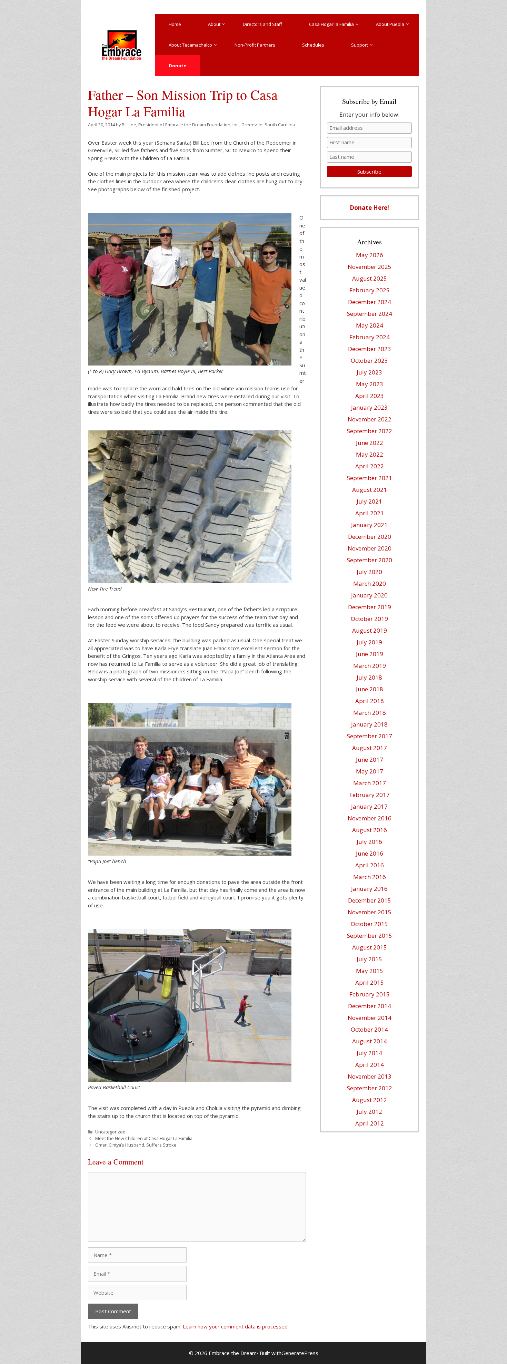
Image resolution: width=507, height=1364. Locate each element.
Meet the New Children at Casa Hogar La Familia (143, 1138)
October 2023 (369, 360)
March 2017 (369, 783)
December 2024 (369, 302)
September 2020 (369, 560)
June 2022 (369, 443)
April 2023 (369, 396)
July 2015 (369, 959)
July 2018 (369, 677)
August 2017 (369, 748)
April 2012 (369, 1123)
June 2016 (369, 853)
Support (359, 45)
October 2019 (369, 619)
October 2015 (369, 924)
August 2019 (369, 630)
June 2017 (369, 759)
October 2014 (369, 1029)
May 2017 (369, 771)
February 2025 (369, 290)
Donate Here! (369, 208)
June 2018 (369, 689)
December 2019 (369, 607)
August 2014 (369, 1041)
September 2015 (369, 935)
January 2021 (369, 525)
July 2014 (369, 1053)
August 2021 (369, 490)
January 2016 (369, 889)
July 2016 (369, 842)
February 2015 (369, 994)
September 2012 (369, 1088)
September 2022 (369, 431)
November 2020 (369, 548)
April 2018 (369, 701)
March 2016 (369, 877)
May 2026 (369, 255)
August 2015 (369, 947)
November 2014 (369, 1018)
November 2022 (369, 419)
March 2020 (369, 583)
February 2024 (369, 337)
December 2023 (369, 349)
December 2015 (369, 900)
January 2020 (369, 595)
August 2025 (369, 278)
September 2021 (369, 478)
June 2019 (369, 654)
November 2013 (369, 1076)
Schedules (313, 45)
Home (175, 24)
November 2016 (369, 818)
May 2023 (369, 384)
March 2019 (369, 666)
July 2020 (369, 572)
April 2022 (369, 466)
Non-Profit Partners (255, 45)
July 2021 (369, 501)
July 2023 (369, 372)
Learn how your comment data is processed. (236, 1326)
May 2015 (369, 971)
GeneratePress (299, 1353)
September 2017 (369, 736)
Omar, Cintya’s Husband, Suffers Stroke (136, 1145)
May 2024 (369, 325)
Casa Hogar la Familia (331, 24)
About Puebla (390, 24)
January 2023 (369, 407)
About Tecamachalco (190, 45)
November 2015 (369, 912)
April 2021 (369, 513)
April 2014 (369, 1065)
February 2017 (369, 795)
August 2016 (369, 830)
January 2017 (369, 806)
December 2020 (369, 536)
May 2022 (369, 454)
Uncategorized (110, 1132)
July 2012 (369, 1111)
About (214, 24)
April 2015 (369, 982)
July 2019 (369, 642)
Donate (177, 65)
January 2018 (369, 724)
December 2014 (369, 1006)
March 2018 (369, 713)
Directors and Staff (262, 24)
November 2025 (369, 267)
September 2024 (369, 314)
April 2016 (369, 865)
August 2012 (369, 1100)
